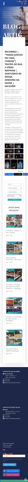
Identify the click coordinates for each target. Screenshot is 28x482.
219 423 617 (7, 415)
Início (4, 11)
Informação (7, 93)
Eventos (18, 91)
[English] (18, 1)
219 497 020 (7, 379)
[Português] (24, 1)
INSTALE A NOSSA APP (9, 464)
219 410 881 (7, 416)
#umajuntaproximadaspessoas (12, 142)
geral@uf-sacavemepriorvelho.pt (12, 382)
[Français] (20, 1)
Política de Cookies (7, 445)
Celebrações (13, 91)
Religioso (17, 93)
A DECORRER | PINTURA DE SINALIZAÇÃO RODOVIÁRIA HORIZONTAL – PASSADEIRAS (13, 286)
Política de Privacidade (8, 443)
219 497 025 (7, 381)
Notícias (12, 93)
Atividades (9, 11)
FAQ (4, 449)
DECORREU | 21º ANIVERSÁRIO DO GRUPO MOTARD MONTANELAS (14, 318)
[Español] (26, 1)
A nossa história (7, 447)
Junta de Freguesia (10, 89)
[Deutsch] (22, 1)
